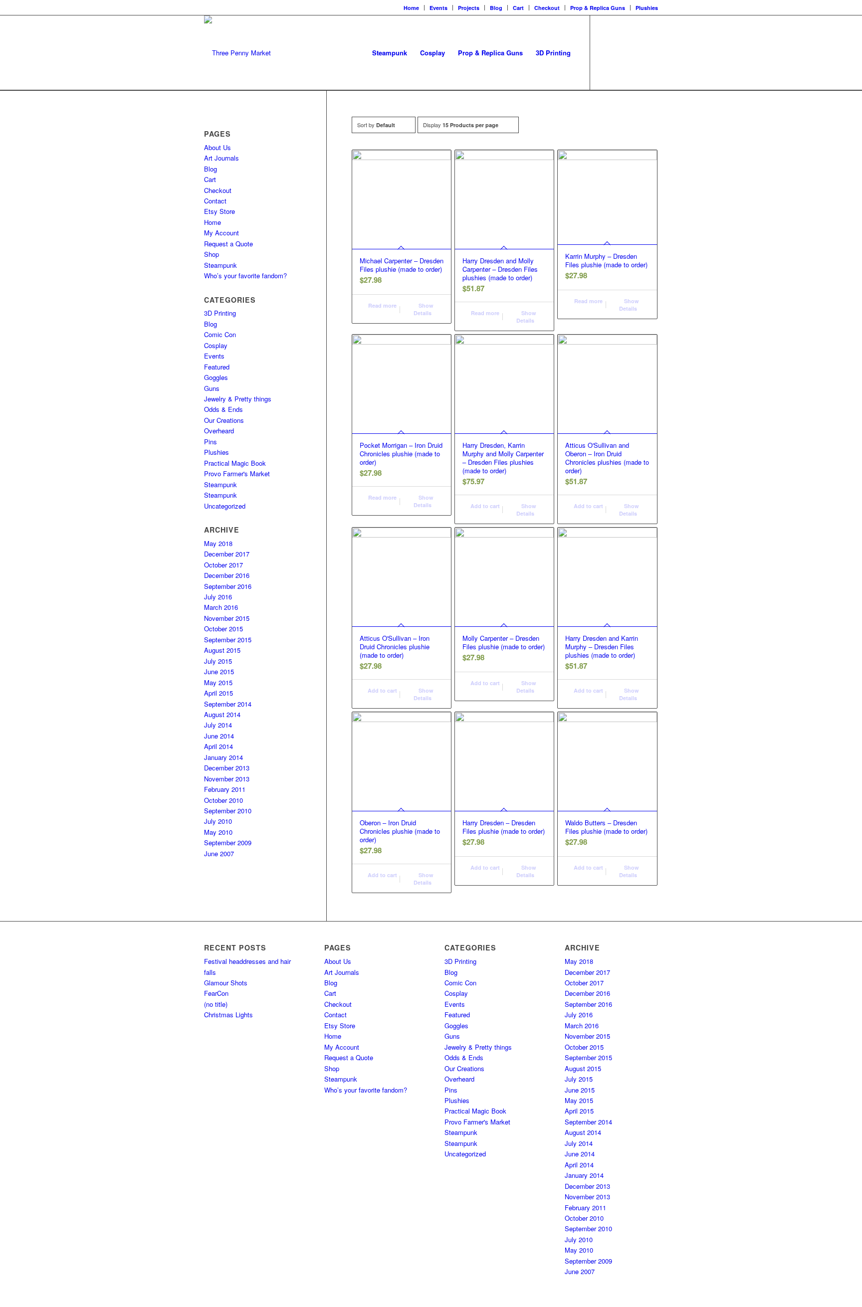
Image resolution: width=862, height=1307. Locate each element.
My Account (221, 232)
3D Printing (220, 313)
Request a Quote (228, 243)
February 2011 (224, 789)
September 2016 (227, 586)
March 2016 (221, 607)
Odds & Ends (223, 409)
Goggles (216, 377)
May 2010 (218, 832)
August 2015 (222, 650)
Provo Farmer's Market (237, 473)
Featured (216, 367)
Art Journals (221, 158)
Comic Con (220, 334)
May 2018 (218, 543)
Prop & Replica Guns (597, 7)
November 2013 (226, 778)
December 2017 (226, 554)
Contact (215, 200)
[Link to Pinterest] (650, 52)
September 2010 (227, 810)
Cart (518, 7)
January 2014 (223, 757)
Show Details (423, 309)
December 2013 (226, 767)
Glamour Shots (225, 982)
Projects (468, 7)
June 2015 (219, 671)
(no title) (215, 1004)
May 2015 (218, 682)
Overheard (219, 430)
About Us (217, 147)
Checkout (547, 7)
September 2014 (227, 704)
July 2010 (218, 821)
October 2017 (223, 564)
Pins (210, 441)
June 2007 (219, 853)
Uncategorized (224, 506)
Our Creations (224, 420)
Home (411, 7)
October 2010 (223, 800)
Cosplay (215, 345)
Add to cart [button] (484, 506)
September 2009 (227, 842)
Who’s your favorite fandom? (245, 275)
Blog (496, 7)
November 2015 (226, 618)
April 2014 (218, 746)
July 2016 (218, 596)
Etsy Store (219, 211)
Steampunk (220, 265)
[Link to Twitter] (635, 52)
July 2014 (218, 725)
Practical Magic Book (235, 463)
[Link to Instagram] (620, 52)
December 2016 (226, 575)
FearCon (216, 993)
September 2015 (227, 639)
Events (438, 7)
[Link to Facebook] (605, 52)
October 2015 (223, 628)
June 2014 (219, 736)
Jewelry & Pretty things (237, 398)
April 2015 (218, 693)
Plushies (647, 7)
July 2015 (218, 661)
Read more (382, 305)
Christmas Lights (228, 1014)
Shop (211, 254)
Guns (211, 388)
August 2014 (222, 714)
